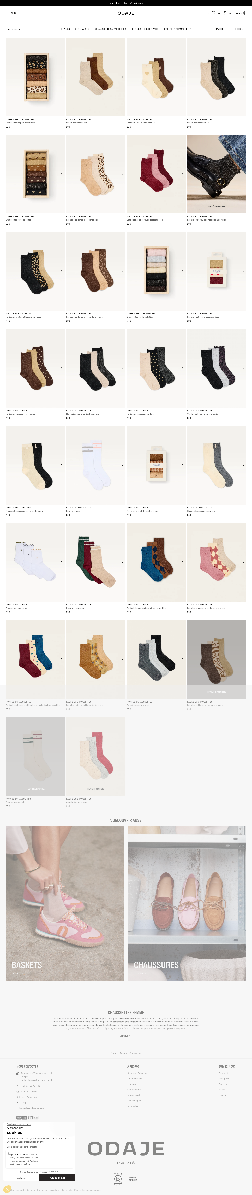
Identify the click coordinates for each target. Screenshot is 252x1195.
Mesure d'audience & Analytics (24, 1161)
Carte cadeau (134, 1089)
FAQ (23, 1102)
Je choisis (21, 1177)
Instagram (224, 1078)
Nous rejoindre (134, 1095)
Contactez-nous (29, 1091)
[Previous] (9, 77)
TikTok (222, 1089)
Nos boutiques (134, 1100)
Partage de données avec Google (25, 1157)
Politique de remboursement (30, 1108)
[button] (7, 1189)
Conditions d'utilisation (48, 1189)
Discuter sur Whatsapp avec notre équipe (37, 1076)
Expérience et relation (20, 1164)
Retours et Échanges (26, 1097)
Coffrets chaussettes (177, 29)
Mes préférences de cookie (87, 1189)
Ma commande (134, 1078)
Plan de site (66, 1189)
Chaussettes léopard (145, 29)
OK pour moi (57, 1177)
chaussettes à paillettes (131, 1024)
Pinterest (223, 1084)
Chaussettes (11, 29)
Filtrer (238, 29)
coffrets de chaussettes (132, 1028)
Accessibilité (133, 1106)
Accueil (114, 1053)
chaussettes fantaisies (105, 1024)
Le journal (132, 1084)
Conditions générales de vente (20, 1189)
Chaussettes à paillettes (110, 29)
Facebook (223, 1073)
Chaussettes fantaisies (75, 29)
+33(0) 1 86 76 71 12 (30, 1085)
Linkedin (223, 1095)
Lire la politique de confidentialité (22, 1146)
